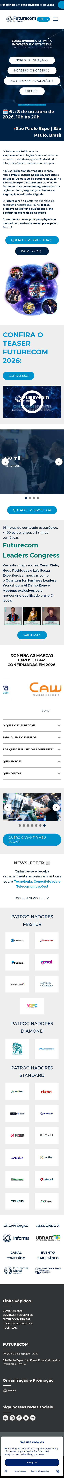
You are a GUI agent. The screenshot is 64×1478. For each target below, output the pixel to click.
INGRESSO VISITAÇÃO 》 (32, 60)
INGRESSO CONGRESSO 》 (32, 70)
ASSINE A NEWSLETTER (32, 898)
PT (41, 19)
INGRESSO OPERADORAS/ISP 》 (32, 80)
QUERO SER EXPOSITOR (32, 510)
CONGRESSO (19, 376)
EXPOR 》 (32, 91)
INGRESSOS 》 (32, 251)
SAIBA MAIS (32, 635)
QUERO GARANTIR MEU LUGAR (27, 840)
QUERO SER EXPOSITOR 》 (32, 240)
